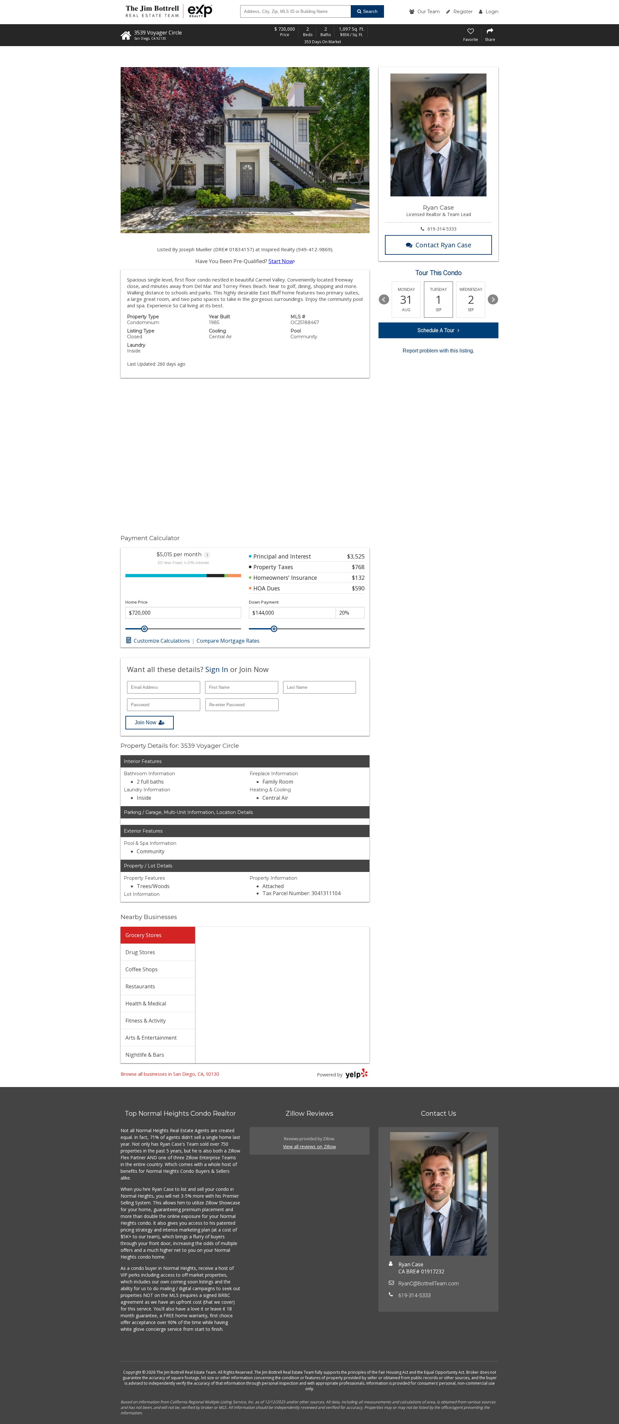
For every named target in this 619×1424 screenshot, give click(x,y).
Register (463, 12)
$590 (358, 588)
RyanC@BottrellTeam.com (428, 1284)
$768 (358, 567)
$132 (358, 577)
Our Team (429, 12)
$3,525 (356, 556)
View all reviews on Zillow (309, 1146)
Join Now (145, 722)
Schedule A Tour (436, 330)
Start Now (281, 261)
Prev (384, 299)
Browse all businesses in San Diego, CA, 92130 (170, 1074)
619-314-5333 (442, 229)
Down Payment (264, 602)
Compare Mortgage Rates (228, 640)
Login (492, 12)
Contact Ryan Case (443, 245)
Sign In (216, 669)
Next (493, 299)
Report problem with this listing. (438, 350)
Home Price (136, 602)
